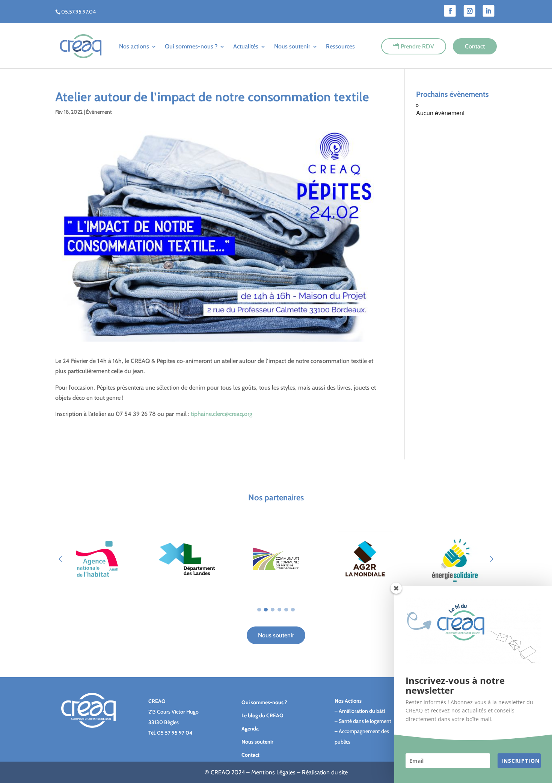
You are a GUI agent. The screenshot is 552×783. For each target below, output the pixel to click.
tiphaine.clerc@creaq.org (221, 413)
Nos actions (134, 46)
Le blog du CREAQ (262, 715)
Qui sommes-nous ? (191, 46)
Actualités (245, 46)
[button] (491, 559)
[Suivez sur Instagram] (469, 11)
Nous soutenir (292, 46)
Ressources (340, 46)
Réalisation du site (325, 772)
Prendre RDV (417, 46)
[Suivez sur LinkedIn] (489, 11)
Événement (99, 111)
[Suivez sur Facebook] (450, 11)
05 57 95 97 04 (174, 732)
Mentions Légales (273, 772)
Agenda (250, 728)
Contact (475, 46)
